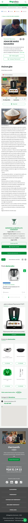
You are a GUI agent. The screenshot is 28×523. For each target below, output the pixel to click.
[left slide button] (2, 297)
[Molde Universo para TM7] (7, 372)
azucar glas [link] (24, 7)
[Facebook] (6, 482)
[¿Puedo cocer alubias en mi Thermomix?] (14, 276)
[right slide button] (25, 297)
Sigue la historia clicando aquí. (8, 210)
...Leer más (21, 52)
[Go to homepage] (14, 2)
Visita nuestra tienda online (13, 4)
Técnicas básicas (6, 282)
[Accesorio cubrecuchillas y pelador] (7, 349)
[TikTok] (21, 482)
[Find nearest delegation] (2, 2)
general (19, 7)
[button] (25, 2)
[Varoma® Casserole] (21, 349)
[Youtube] (11, 482)
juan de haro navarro (12, 7)
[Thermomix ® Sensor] (21, 372)
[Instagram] (16, 482)
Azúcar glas (14, 188)
